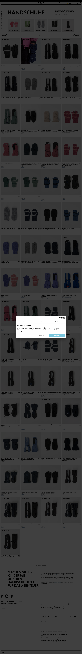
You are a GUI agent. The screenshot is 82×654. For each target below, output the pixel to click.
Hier (54, 328)
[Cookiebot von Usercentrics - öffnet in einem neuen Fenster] (60, 318)
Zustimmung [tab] (24, 321)
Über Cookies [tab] (57, 321)
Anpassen (40, 335)
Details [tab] (41, 321)
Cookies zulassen (57, 335)
